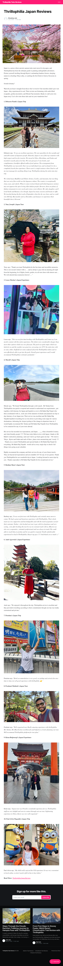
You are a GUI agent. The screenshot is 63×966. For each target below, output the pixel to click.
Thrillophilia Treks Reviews (12, 2)
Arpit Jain (8, 939)
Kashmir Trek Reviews (28, 950)
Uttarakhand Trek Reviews (41, 950)
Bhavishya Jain (12, 18)
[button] (59, 2)
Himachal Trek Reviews (35, 952)
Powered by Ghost (55, 950)
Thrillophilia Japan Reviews (21, 878)
